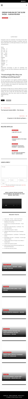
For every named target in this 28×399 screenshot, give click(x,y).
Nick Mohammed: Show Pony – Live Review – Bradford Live (13, 377)
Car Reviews (6, 310)
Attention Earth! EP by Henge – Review (19, 139)
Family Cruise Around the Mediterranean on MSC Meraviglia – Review (11, 332)
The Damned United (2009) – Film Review (12, 110)
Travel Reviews (6, 328)
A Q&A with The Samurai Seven (10, 243)
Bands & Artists (15, 130)
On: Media (13, 397)
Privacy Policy (21, 395)
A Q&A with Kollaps (16, 132)
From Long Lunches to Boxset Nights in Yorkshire (13, 355)
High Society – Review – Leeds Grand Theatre (13, 218)
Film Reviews (6, 286)
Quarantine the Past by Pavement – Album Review (18, 146)
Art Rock (8, 100)
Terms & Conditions (13, 395)
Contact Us (5, 395)
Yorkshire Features (7, 352)
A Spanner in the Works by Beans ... (17, 118)
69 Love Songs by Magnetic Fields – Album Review (18, 153)
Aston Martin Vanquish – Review (11, 229)
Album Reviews (5, 17)
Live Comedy (6, 374)
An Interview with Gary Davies (10, 248)
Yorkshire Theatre (7, 264)
